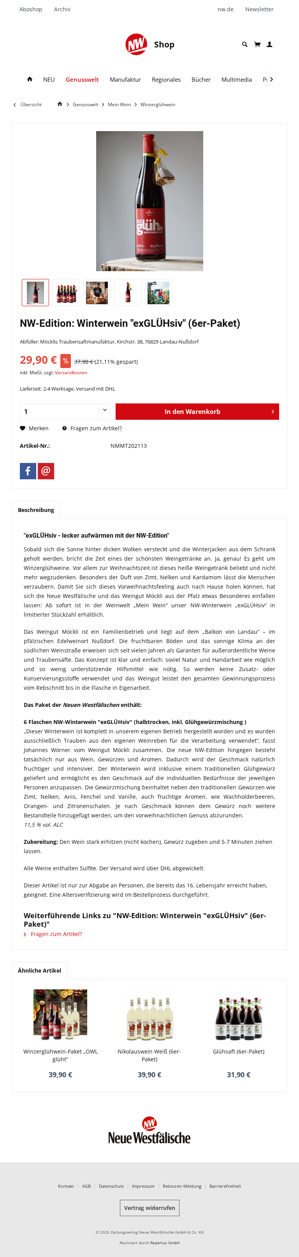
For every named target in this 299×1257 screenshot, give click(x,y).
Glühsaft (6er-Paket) (238, 1051)
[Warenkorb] (257, 44)
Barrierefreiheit (225, 1186)
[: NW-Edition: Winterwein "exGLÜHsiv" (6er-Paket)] (35, 292)
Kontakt (66, 1186)
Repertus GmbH (164, 1242)
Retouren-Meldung (182, 1186)
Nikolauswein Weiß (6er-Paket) (149, 1055)
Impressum (143, 1186)
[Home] (29, 80)
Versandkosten (71, 372)
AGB (86, 1186)
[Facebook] (28, 471)
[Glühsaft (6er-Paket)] (238, 1016)
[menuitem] (33, 9)
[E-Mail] (46, 471)
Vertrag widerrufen (149, 1207)
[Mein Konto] (270, 44)
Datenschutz (111, 1186)
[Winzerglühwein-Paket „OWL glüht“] (60, 1016)
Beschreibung (36, 510)
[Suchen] (245, 44)
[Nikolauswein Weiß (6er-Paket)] (149, 1016)
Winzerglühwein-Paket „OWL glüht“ (60, 1055)
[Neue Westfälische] (136, 44)
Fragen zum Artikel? (95, 428)
